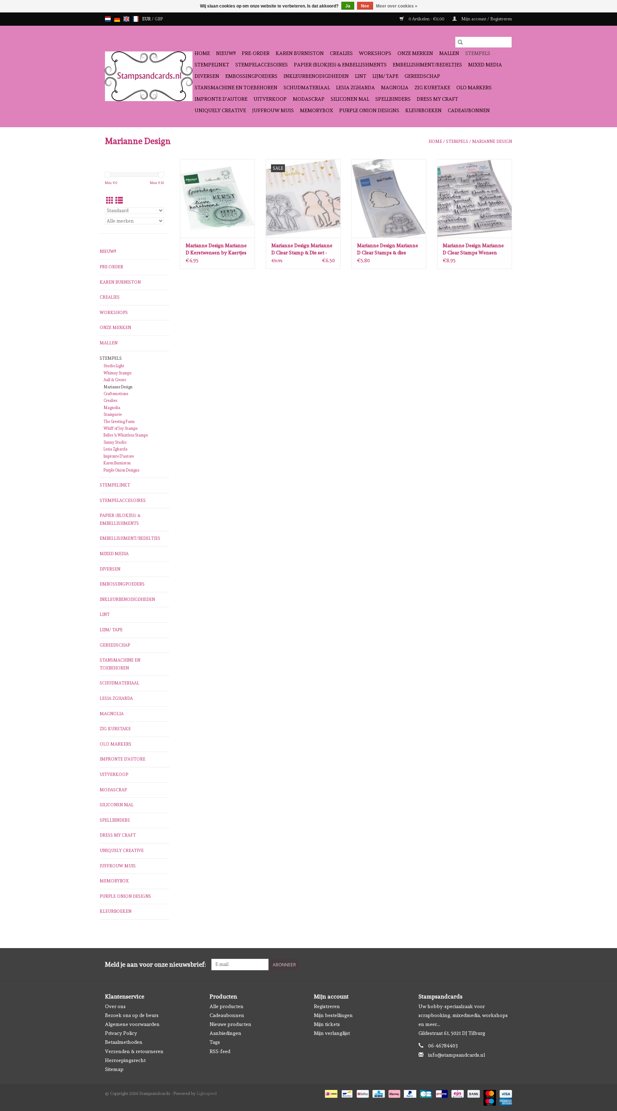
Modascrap (309, 99)
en (126, 19)
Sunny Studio (115, 442)
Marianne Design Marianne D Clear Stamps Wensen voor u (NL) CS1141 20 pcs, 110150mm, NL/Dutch (473, 249)
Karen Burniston (300, 53)
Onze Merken (415, 53)
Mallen (449, 53)
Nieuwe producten (230, 1024)
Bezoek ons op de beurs (132, 1015)
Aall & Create (115, 380)
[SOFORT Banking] (393, 1092)
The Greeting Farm (119, 421)
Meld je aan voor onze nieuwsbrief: (155, 964)
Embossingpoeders (251, 76)
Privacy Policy (121, 1033)
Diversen (207, 76)
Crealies (341, 53)
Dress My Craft (437, 99)
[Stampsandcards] (148, 76)
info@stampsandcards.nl (456, 1055)
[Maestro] (489, 1100)
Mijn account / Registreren (486, 18)
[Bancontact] (346, 1092)
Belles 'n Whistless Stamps (126, 435)
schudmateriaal (307, 87)
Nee (365, 6)
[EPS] (457, 1092)
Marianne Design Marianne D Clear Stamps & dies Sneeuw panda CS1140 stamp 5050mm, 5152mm (387, 249)
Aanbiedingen (225, 1033)
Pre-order (256, 53)
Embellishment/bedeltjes (427, 65)
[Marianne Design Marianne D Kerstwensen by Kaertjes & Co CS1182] (217, 198)
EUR (147, 18)
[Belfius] (362, 1092)
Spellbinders (393, 99)
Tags (215, 1042)
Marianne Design (492, 141)
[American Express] (504, 1100)
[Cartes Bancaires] (425, 1092)
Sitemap (114, 1069)
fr (136, 19)
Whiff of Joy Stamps (120, 428)
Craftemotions (116, 394)
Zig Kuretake (432, 87)
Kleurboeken (423, 110)
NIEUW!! (226, 53)
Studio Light (114, 366)
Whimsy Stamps (117, 373)
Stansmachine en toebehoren (236, 87)
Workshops (375, 53)
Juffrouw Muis (273, 110)
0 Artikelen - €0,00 (426, 18)
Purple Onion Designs (369, 110)
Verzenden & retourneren (134, 1051)
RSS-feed (220, 1051)
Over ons (115, 1006)
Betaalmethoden (123, 1042)
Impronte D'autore (221, 99)
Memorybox (316, 110)
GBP (159, 18)
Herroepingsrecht (125, 1060)
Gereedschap (422, 76)
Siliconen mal (350, 99)
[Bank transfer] (473, 1092)
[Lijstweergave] (119, 200)
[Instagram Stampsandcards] (506, 964)
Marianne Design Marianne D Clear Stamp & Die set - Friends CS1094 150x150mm (302, 249)
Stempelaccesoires (261, 65)
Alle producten (227, 1006)
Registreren (327, 1006)
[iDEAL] (330, 1092)
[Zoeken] (460, 42)
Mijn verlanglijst (332, 1033)
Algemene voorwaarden (132, 1024)
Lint (360, 76)
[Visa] (504, 1092)
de (117, 19)
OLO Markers (474, 87)
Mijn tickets (327, 1024)
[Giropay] (441, 1092)
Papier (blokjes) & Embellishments (340, 65)
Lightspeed (206, 1093)
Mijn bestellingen (333, 1015)
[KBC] (378, 1092)
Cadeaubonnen (469, 110)
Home (202, 53)
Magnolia (394, 87)
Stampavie (113, 414)
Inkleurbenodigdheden (316, 76)
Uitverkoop (270, 99)
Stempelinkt (212, 65)
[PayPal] (409, 1092)
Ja (347, 6)
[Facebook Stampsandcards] (494, 964)
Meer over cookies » (396, 6)
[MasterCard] (489, 1092)
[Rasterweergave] (110, 200)
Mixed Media (485, 65)
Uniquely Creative (220, 110)
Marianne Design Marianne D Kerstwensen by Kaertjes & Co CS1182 (216, 249)
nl (108, 19)
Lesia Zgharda (355, 87)
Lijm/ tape (385, 76)
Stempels (477, 53)
